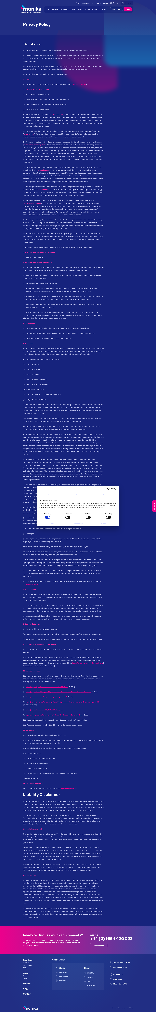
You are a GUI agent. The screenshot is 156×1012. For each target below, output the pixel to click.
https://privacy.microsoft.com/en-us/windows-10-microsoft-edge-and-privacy (54, 715)
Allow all (103, 523)
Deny (53, 523)
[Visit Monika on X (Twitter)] (111, 3)
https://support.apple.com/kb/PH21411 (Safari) (43, 710)
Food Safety (60, 968)
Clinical (87, 968)
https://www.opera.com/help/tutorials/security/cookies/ (46, 697)
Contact (27, 993)
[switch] (66, 516)
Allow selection (78, 523)
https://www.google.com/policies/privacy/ (87, 663)
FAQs (25, 968)
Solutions (27, 959)
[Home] (49, 9)
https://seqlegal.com (78, 84)
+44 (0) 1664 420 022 (101, 3)
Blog (25, 988)
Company (26, 976)
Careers (25, 978)
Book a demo (116, 9)
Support (27, 983)
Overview (26, 963)
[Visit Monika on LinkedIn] (113, 3)
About (26, 972)
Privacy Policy (116, 1008)
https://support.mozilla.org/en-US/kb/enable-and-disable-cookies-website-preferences (58, 692)
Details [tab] (78, 495)
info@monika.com (83, 3)
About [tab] (105, 495)
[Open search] (118, 3)
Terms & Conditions (127, 1008)
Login (128, 9)
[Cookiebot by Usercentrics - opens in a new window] (109, 489)
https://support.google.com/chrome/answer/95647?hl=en (47, 687)
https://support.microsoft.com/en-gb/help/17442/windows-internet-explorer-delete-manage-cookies (63, 702)
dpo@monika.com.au (30, 584)
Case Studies (27, 965)
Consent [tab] (51, 495)
